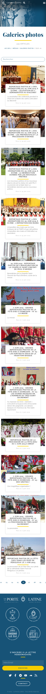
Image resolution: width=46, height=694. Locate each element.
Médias (15, 48)
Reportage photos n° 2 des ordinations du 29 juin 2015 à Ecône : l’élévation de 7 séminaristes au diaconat (23, 90)
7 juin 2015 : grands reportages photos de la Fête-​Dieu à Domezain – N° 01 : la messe (23, 311)
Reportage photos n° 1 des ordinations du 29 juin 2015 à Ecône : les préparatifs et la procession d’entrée (23, 134)
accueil (8, 48)
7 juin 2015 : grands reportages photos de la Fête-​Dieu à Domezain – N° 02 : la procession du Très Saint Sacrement (23, 520)
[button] (44, 3)
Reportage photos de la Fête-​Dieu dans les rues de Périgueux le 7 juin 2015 (23, 560)
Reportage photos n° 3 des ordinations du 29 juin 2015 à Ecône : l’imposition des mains (23, 221)
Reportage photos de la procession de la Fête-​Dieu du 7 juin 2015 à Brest (23, 442)
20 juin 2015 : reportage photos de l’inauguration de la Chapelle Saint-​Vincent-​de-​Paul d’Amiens (23, 266)
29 (40, 582)
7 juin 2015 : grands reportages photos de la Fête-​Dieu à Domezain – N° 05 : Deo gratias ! (23, 479)
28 (35, 582)
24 (12, 582)
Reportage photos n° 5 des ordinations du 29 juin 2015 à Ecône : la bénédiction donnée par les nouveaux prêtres (23, 173)
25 (18, 582)
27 (29, 582)
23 (6, 582)
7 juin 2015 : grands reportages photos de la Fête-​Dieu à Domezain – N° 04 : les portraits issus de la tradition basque (23, 352)
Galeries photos (27, 48)
